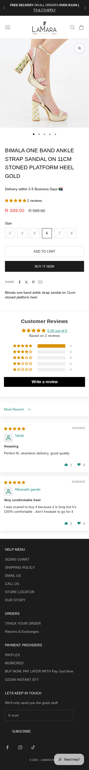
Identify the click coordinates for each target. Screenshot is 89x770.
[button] (16, 201)
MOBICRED (14, 663)
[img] (14, 429)
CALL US (12, 584)
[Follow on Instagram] (20, 747)
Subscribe (21, 731)
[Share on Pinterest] (33, 282)
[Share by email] (40, 282)
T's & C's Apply (44, 10)
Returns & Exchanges (22, 631)
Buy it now (44, 266)
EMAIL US (13, 576)
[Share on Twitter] (26, 282)
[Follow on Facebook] (7, 747)
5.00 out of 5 (57, 331)
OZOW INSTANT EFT (22, 680)
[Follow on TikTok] (33, 747)
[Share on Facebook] (20, 282)
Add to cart (44, 251)
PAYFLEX (12, 655)
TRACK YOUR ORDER (23, 623)
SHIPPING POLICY (20, 567)
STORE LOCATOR (19, 592)
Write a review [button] (45, 382)
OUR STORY (15, 600)
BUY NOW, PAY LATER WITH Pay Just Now (39, 671)
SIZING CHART (17, 559)
